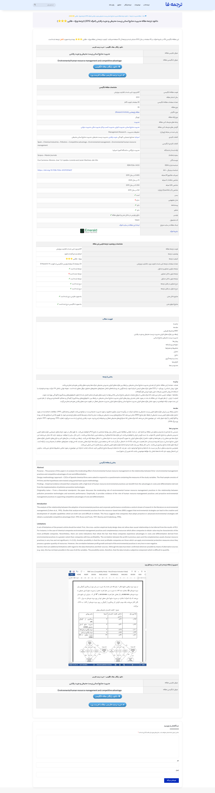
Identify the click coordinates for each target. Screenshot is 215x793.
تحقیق (119, 5)
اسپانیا (137, 137)
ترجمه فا (147, 5)
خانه (144, 16)
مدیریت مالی (96, 127)
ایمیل (177, 770)
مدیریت (136, 122)
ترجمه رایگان (127, 5)
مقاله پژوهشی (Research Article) (127, 112)
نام (178, 761)
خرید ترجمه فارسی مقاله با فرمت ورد (106, 75)
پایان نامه (111, 5)
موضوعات (137, 5)
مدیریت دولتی (86, 127)
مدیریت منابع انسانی (132, 127)
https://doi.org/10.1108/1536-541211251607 (55, 170)
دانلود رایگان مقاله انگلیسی (106, 66)
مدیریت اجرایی (119, 127)
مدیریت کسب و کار (107, 127)
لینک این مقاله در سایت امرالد (129, 225)
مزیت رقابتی (113, 137)
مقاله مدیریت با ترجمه (135, 16)
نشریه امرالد (174, 231)
